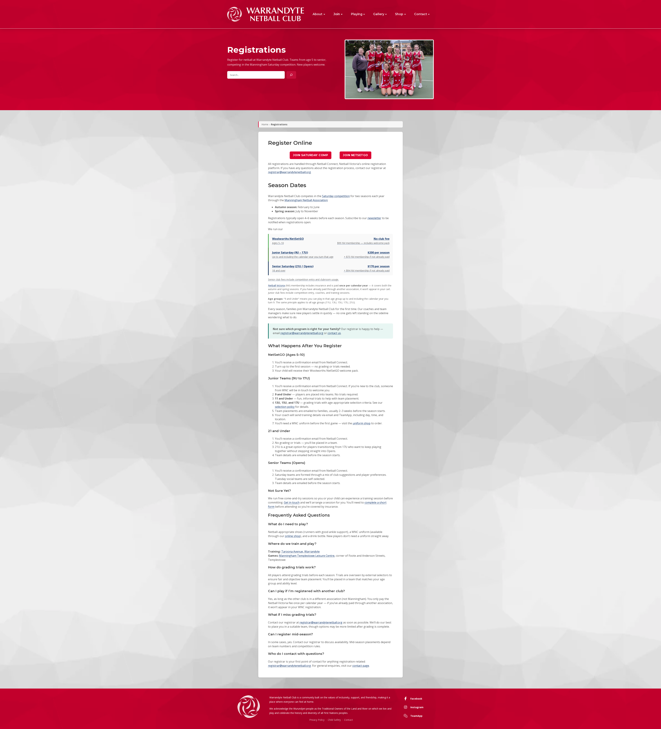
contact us (334, 333)
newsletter (374, 218)
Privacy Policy (316, 719)
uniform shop (361, 423)
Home (264, 124)
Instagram (416, 707)
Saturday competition (336, 196)
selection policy (285, 407)
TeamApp (416, 715)
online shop (292, 536)
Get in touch (292, 502)
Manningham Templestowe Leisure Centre (306, 556)
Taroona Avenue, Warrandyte (300, 551)
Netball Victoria (276, 285)
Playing (356, 14)
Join (336, 14)
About (317, 14)
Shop (399, 14)
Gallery (378, 14)
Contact (420, 14)
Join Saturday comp (310, 155)
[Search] (291, 75)
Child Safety (334, 719)
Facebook (416, 698)
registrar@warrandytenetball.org (289, 172)
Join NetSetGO (355, 155)
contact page (360, 666)
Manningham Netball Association (306, 200)
